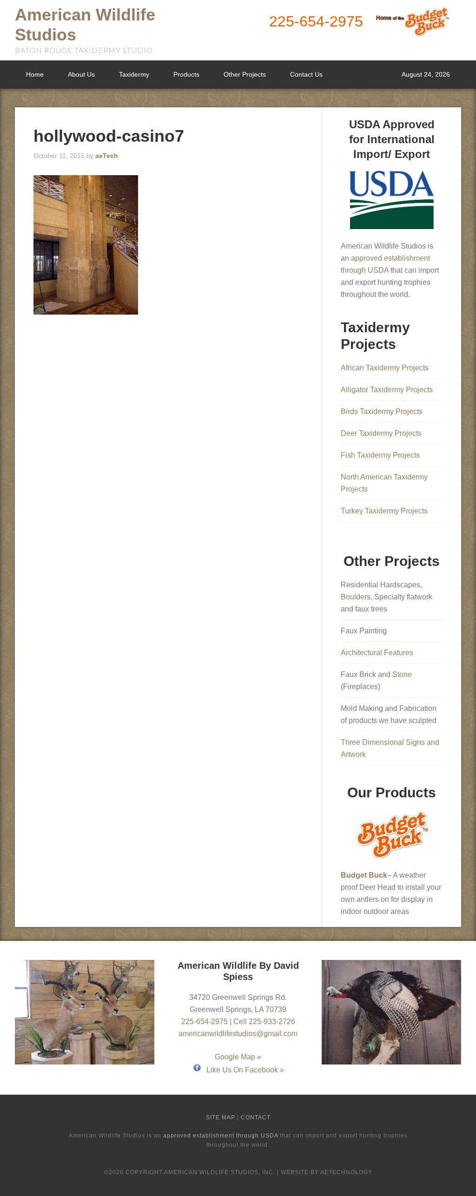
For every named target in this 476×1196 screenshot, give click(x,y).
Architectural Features (377, 653)
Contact (256, 1117)
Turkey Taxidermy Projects (384, 511)
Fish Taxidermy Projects (380, 455)
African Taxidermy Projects (385, 368)
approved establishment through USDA (220, 1135)
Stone (402, 674)
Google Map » (238, 1057)
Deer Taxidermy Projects (381, 433)
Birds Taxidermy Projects (382, 411)
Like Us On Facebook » (245, 1070)
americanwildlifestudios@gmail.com (238, 1034)
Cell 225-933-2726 (264, 1021)
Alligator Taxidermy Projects (387, 390)
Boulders (355, 597)
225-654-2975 (316, 21)
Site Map (220, 1117)
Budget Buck (364, 875)
